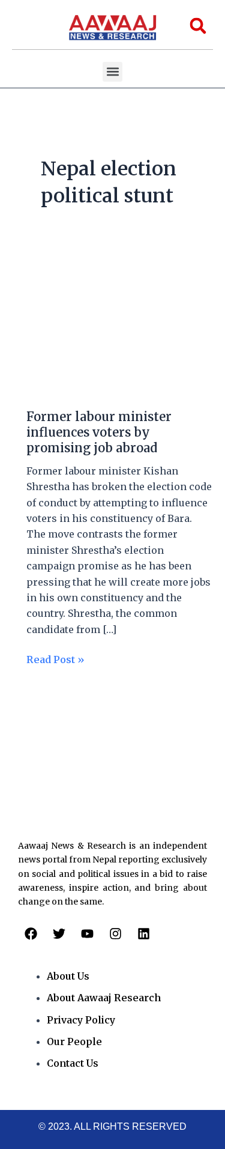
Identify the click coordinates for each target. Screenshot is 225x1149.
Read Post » (55, 658)
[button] (112, 72)
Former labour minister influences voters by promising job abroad (99, 432)
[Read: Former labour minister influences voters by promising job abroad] (112, 327)
